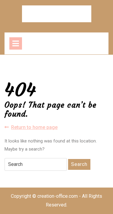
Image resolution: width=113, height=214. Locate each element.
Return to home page (34, 127)
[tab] (16, 43)
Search (79, 164)
